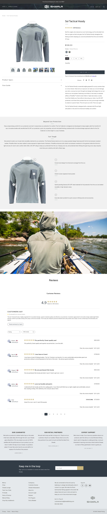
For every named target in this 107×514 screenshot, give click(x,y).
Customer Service (33, 485)
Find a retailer (52, 445)
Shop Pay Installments (8, 500)
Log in (92, 6)
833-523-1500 (59, 504)
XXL (81, 58)
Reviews (31, 495)
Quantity (67, 63)
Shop (3, 6)
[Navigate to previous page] (42, 414)
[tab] (12, 70)
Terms (8, 511)
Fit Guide (4, 492)
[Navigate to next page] (64, 414)
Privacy (4, 511)
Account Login (32, 492)
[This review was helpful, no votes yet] (94, 348)
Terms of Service (6, 495)
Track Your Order (6, 490)
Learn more (18, 453)
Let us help (87, 448)
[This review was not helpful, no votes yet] (97, 348)
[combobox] (14, 332)
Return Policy (15, 511)
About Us (31, 490)
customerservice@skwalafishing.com (64, 501)
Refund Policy (6, 498)
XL (76, 58)
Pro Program (32, 498)
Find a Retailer (32, 500)
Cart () (97, 6)
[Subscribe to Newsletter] (80, 468)
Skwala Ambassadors (34, 487)
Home (3, 15)
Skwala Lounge (12, 6)
